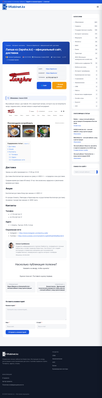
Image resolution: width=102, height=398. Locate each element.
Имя (8, 322)
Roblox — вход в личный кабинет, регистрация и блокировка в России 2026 (85, 121)
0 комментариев (13, 60)
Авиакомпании (79, 82)
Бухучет (77, 102)
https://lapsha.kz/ (51, 69)
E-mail (39, 322)
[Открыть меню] (98, 7)
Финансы (78, 41)
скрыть (26, 143)
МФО (76, 45)
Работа (77, 90)
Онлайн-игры (79, 98)
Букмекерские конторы (82, 75)
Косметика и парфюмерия (83, 94)
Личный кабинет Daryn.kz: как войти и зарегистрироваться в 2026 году (85, 147)
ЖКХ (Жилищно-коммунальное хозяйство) (83, 58)
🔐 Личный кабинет (59, 85)
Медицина (78, 38)
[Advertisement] (36, 28)
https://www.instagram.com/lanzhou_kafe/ (33, 233)
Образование (79, 22)
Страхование (79, 79)
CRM (76, 86)
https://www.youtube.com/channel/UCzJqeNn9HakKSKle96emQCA (41, 236)
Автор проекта (7, 381)
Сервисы (78, 26)
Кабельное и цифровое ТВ (83, 63)
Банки (77, 49)
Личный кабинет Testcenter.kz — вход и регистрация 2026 (84, 155)
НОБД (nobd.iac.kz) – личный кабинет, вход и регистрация (83, 130)
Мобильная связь (80, 67)
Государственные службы (83, 30)
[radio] (29, 272)
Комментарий (11, 305)
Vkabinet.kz (10, 394)
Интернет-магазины (18, 45)
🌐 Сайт (44, 85)
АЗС (76, 106)
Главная (8, 45)
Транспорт (78, 53)
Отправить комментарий (17, 332)
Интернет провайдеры (82, 71)
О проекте (5, 378)
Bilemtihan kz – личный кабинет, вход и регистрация (85, 138)
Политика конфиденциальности (13, 385)
